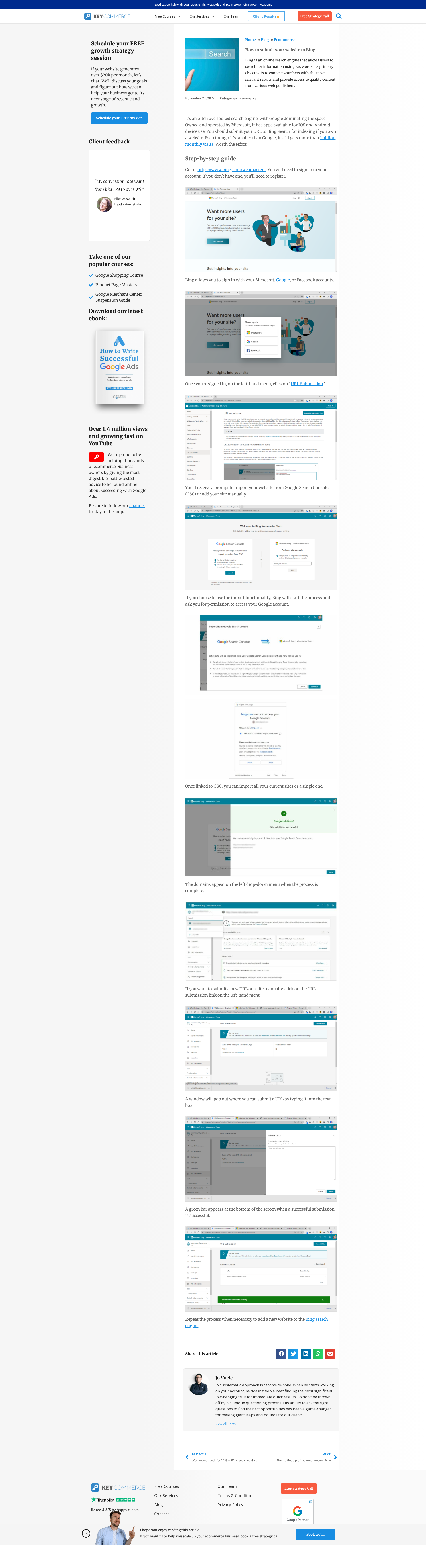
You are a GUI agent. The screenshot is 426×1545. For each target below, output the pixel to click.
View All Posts (225, 1424)
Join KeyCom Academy (257, 4)
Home (250, 39)
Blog (265, 39)
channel (137, 505)
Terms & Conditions (236, 1495)
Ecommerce (284, 39)
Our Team (231, 16)
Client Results (264, 16)
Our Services (199, 16)
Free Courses (165, 16)
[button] (281, 1354)
